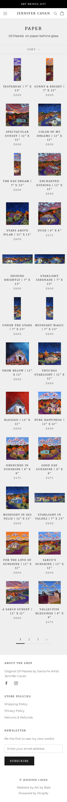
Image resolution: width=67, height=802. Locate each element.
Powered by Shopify (33, 793)
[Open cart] (62, 13)
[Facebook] (6, 683)
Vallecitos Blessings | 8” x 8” (50, 613)
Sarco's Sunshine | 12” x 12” (49, 564)
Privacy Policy (14, 711)
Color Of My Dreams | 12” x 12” (49, 135)
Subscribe (19, 761)
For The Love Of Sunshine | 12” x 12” (17, 564)
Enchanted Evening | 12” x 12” (49, 185)
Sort (32, 49)
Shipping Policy (16, 704)
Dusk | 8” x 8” (49, 230)
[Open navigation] (5, 13)
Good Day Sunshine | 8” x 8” (49, 469)
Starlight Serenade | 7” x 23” (49, 280)
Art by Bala (42, 787)
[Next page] (46, 639)
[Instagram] (16, 683)
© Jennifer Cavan (33, 780)
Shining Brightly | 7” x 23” (17, 280)
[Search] (55, 13)
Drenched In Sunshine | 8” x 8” (17, 469)
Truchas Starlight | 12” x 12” (49, 374)
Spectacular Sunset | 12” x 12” (17, 135)
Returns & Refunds (18, 717)
